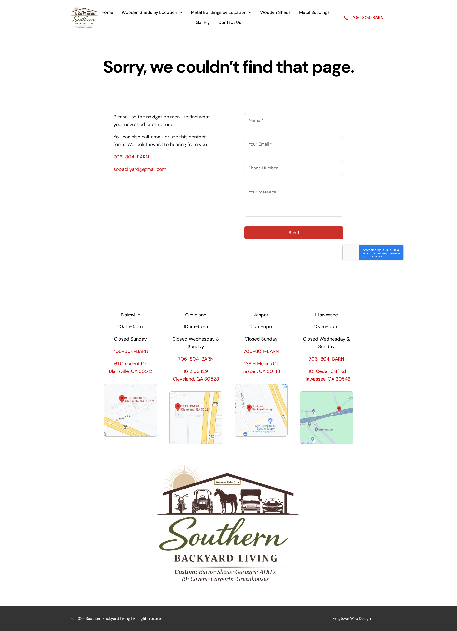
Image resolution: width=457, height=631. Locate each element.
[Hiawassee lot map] (326, 394)
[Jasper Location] (261, 386)
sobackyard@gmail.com (140, 169)
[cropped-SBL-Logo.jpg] (84, 7)
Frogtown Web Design (352, 618)
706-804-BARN (131, 157)
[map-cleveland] (196, 394)
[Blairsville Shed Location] (130, 386)
